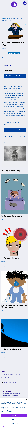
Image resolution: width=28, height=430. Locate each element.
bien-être (8, 18)
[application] (15, 76)
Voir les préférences (14, 423)
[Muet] (20, 75)
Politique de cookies (7, 426)
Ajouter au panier (14, 53)
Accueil (3, 18)
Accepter (14, 415)
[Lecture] (6, 75)
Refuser (14, 419)
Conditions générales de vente (18, 426)
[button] (26, 399)
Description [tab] (7, 65)
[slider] (23, 75)
